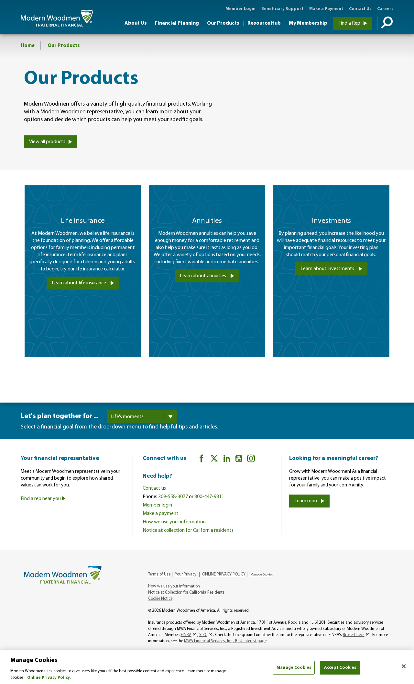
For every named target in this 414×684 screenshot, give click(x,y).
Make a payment (161, 513)
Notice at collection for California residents (188, 530)
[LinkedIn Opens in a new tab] (227, 460)
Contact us (154, 488)
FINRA (186, 635)
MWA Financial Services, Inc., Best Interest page (225, 641)
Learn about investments (327, 268)
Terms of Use (159, 574)
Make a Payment (326, 9)
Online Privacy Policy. (49, 677)
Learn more (306, 501)
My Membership (308, 23)
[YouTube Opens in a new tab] (239, 460)
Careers (385, 9)
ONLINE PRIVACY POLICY (223, 574)
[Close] (404, 666)
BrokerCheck (354, 635)
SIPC (203, 635)
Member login (157, 505)
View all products (47, 141)
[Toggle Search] (385, 23)
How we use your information (174, 522)
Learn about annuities (203, 276)
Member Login (240, 9)
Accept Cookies (340, 668)
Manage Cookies (294, 668)
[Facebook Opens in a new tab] (201, 460)
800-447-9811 (209, 496)
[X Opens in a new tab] (214, 460)
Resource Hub (264, 23)
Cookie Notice (160, 599)
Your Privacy (185, 574)
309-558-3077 (173, 496)
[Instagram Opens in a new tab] (251, 460)
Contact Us (360, 9)
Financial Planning (177, 23)
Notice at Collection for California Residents (186, 592)
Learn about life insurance (79, 283)
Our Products (223, 23)
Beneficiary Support (282, 9)
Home (28, 45)
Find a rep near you (41, 498)
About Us (136, 23)
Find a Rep (349, 23)
